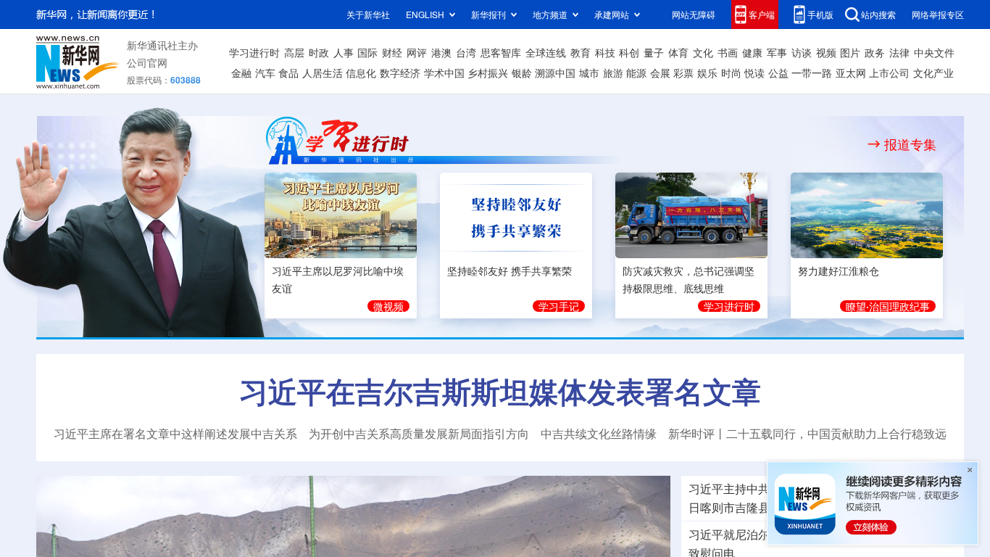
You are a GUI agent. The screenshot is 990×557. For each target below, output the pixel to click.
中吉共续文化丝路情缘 (599, 434)
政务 (875, 52)
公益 (778, 72)
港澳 (441, 52)
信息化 (361, 72)
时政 (319, 52)
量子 (654, 52)
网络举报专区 (938, 14)
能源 (636, 72)
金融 (241, 72)
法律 (899, 52)
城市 (589, 72)
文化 (703, 52)
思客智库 (501, 52)
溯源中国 (555, 72)
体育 (678, 52)
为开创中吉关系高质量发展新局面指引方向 (419, 434)
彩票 (683, 72)
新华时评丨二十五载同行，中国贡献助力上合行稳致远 (807, 434)
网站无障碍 (693, 14)
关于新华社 (368, 14)
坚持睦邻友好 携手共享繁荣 (509, 268)
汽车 (265, 72)
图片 (850, 52)
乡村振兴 (487, 72)
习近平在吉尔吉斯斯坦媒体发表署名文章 (500, 390)
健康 (752, 52)
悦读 (754, 72)
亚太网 (851, 72)
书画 (727, 52)
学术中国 (444, 72)
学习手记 (558, 304)
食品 (288, 72)
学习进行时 (254, 52)
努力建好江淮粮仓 (838, 268)
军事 (777, 52)
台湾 (466, 52)
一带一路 (811, 72)
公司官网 (147, 62)
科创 (629, 52)
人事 (343, 52)
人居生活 (322, 72)
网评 (417, 52)
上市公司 (889, 72)
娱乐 (707, 72)
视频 (826, 52)
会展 (660, 72)
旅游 (613, 72)
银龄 (522, 72)
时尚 (731, 72)
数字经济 (400, 72)
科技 (605, 52)
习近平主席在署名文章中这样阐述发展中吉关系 (175, 434)
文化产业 (933, 72)
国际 (367, 52)
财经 (392, 52)
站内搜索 (878, 14)
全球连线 (545, 52)
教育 (580, 52)
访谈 (801, 52)
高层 (294, 52)
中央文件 (934, 52)
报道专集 (910, 143)
